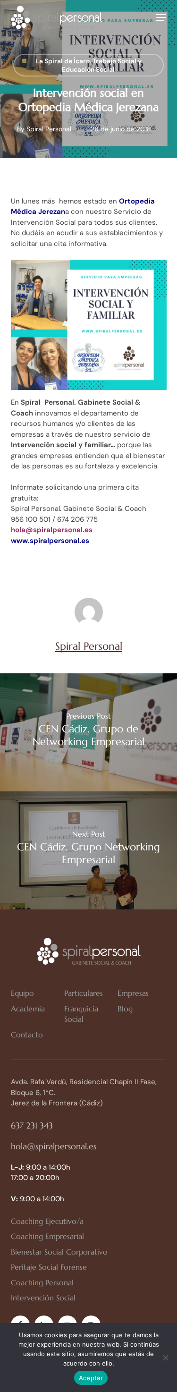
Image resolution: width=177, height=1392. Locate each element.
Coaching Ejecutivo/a (47, 1221)
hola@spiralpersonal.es (53, 1146)
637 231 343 (32, 1125)
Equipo (22, 993)
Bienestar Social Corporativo (59, 1251)
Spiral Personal (48, 129)
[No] (165, 1357)
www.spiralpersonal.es (50, 540)
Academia (28, 1008)
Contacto (27, 1034)
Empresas (133, 993)
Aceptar (91, 1378)
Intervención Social (43, 1297)
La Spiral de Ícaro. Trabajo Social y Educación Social (88, 65)
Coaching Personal (42, 1282)
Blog (125, 1008)
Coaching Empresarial (47, 1236)
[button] (161, 17)
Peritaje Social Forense (49, 1267)
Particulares (83, 993)
